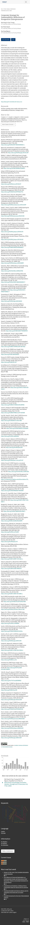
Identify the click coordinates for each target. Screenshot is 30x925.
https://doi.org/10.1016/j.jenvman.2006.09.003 (13, 718)
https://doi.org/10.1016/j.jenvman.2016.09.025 (12, 216)
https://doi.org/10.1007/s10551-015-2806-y (11, 593)
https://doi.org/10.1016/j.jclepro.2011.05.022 (12, 239)
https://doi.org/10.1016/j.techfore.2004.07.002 (12, 609)
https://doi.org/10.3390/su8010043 (10, 436)
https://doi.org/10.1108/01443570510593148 (12, 709)
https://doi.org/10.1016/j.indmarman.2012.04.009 (13, 204)
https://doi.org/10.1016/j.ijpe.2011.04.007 (18, 152)
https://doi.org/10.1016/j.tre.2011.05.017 (11, 184)
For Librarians (4, 845)
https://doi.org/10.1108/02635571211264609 (17, 428)
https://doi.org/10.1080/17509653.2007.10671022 (13, 346)
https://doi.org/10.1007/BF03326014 (10, 354)
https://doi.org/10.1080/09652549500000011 (12, 247)
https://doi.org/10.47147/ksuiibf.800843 (11, 680)
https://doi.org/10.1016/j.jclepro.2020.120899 (12, 263)
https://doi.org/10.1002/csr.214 (9, 659)
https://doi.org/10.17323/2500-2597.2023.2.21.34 (11, 101)
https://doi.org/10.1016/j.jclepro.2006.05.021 (12, 728)
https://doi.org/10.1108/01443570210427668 (14, 601)
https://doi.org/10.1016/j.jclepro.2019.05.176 (12, 231)
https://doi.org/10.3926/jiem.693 (14, 447)
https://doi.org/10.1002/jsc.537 (9, 362)
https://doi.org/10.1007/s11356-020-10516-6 (12, 650)
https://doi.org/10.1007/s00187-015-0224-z (12, 559)
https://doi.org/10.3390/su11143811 (10, 532)
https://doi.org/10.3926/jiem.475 (9, 541)
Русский (3, 833)
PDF (13, 39)
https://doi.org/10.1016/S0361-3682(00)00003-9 (13, 282)
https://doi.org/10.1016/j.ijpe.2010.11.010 (11, 640)
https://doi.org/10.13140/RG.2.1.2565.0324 (18, 471)
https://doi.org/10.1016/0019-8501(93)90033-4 (12, 144)
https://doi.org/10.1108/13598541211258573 (14, 168)
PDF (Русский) (5, 39)
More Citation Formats (8, 124)
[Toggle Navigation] (26, 2)
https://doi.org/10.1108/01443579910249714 (12, 192)
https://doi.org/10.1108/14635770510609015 (17, 331)
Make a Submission (7, 851)
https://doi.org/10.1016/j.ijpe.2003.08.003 (11, 301)
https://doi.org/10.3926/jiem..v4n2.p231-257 (12, 460)
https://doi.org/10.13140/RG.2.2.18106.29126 (12, 271)
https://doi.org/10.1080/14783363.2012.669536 (12, 405)
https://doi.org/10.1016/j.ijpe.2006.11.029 (11, 737)
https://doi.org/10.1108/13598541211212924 (12, 631)
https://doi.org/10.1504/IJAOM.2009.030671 (14, 511)
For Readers (4, 841)
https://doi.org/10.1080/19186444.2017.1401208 (13, 412)
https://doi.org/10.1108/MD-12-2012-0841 (11, 420)
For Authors (4, 843)
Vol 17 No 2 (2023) (5, 9)
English (3, 831)
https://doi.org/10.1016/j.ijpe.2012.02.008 (11, 699)
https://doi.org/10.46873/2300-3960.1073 (11, 568)
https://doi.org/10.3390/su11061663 (10, 623)
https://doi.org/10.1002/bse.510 (9, 690)
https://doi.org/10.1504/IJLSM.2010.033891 (11, 521)
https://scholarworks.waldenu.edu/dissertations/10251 (15, 479)
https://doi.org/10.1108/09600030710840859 (12, 490)
